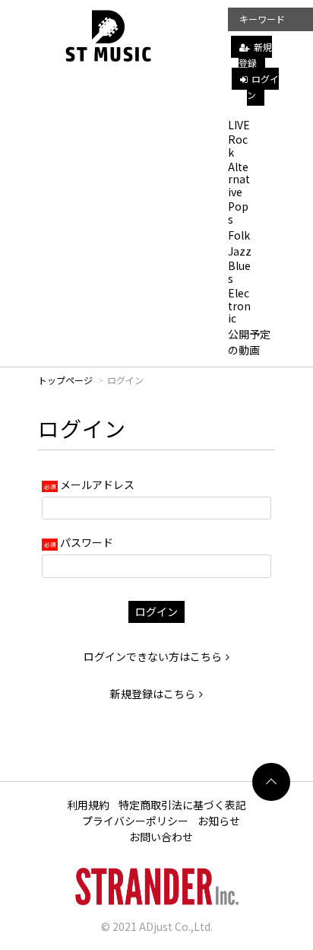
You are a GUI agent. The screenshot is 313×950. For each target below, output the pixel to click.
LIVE (239, 124)
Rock (238, 146)
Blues (239, 272)
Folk (239, 235)
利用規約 (88, 804)
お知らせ (219, 820)
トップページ (65, 379)
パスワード (86, 542)
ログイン (263, 86)
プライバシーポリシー (135, 820)
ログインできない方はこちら (153, 656)
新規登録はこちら (152, 693)
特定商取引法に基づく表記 (182, 804)
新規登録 (255, 54)
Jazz (239, 251)
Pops (238, 213)
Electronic (239, 305)
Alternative (239, 179)
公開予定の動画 (249, 341)
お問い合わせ (161, 836)
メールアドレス (97, 484)
